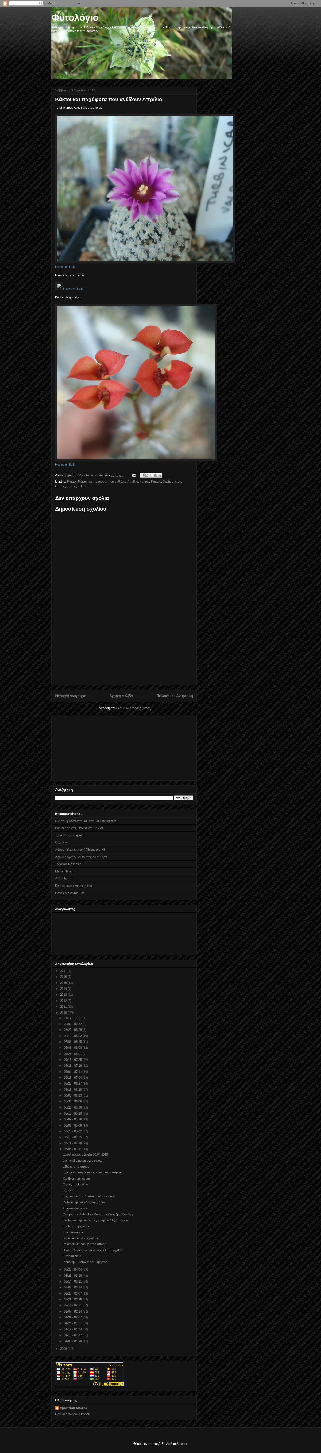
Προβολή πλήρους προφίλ (72, 1414)
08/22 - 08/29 (73, 1030)
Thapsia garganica (75, 1208)
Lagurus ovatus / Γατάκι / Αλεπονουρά (89, 1196)
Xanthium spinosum (76, 1178)
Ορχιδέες (61, 842)
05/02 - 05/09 (73, 1125)
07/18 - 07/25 (73, 1059)
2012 (64, 1001)
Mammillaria (63, 871)
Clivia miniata (72, 1256)
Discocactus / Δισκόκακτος (73, 885)
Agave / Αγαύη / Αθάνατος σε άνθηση (81, 857)
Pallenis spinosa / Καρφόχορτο (84, 1202)
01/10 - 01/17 (73, 1335)
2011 (64, 1006)
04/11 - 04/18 (73, 1143)
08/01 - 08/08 (73, 1047)
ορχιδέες (68, 1190)
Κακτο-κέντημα (73, 1232)
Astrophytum (64, 878)
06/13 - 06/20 (73, 1089)
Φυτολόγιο (74, 17)
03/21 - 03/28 (73, 1275)
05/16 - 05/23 (73, 1113)
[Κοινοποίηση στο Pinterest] (160, 475)
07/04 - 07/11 (73, 1071)
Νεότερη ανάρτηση (70, 696)
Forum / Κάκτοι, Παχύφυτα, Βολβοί (79, 828)
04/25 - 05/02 (73, 1131)
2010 (64, 1013)
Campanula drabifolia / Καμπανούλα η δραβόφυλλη (98, 1214)
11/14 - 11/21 (73, 1018)
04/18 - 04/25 (73, 1137)
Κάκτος (156, 481)
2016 (64, 976)
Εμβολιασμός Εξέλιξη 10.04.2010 (85, 1154)
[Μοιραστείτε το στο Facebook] (155, 475)
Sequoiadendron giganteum (81, 1238)
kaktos (82, 486)
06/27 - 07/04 (73, 1077)
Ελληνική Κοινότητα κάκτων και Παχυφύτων (85, 821)
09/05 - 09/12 (73, 1024)
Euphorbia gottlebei (76, 1226)
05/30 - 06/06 (73, 1101)
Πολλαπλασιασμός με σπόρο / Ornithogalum (93, 1250)
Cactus (60, 486)
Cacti (166, 481)
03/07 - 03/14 (73, 1287)
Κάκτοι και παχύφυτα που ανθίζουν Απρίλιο (108, 481)
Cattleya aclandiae (75, 1184)
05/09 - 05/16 (73, 1119)
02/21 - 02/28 (73, 1299)
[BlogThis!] (146, 475)
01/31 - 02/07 (73, 1317)
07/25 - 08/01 (73, 1054)
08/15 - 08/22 (73, 1036)
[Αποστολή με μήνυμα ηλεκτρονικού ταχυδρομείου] (142, 475)
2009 (64, 1348)
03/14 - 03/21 (73, 1281)
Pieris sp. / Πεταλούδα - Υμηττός (85, 1262)
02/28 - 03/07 (73, 1293)
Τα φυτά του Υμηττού (69, 835)
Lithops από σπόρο (76, 1166)
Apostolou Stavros (73, 1408)
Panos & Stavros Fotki (70, 893)
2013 (64, 994)
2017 (64, 971)
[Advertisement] (124, 651)
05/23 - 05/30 (73, 1107)
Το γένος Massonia (68, 864)
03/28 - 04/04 (73, 1269)
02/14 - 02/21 (73, 1305)
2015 (64, 983)
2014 (64, 989)
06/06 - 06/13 (73, 1095)
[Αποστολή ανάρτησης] (133, 475)
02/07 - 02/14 (73, 1311)
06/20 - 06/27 (73, 1083)
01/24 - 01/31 (73, 1323)
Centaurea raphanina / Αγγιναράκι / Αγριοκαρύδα (96, 1220)
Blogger (182, 1443)
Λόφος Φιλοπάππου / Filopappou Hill (80, 849)
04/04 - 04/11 (73, 1149)
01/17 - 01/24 (73, 1329)
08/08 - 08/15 (73, 1042)
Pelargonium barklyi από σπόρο (84, 1244)
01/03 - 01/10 (73, 1341)
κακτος (144, 481)
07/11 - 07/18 (73, 1065)
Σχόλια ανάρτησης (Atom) (133, 708)
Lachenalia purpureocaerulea (82, 1160)
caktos (71, 486)
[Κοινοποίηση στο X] (151, 475)
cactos (176, 481)
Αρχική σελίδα (121, 696)
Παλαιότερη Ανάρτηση (174, 696)
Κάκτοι (71, 481)
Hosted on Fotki (65, 266)
